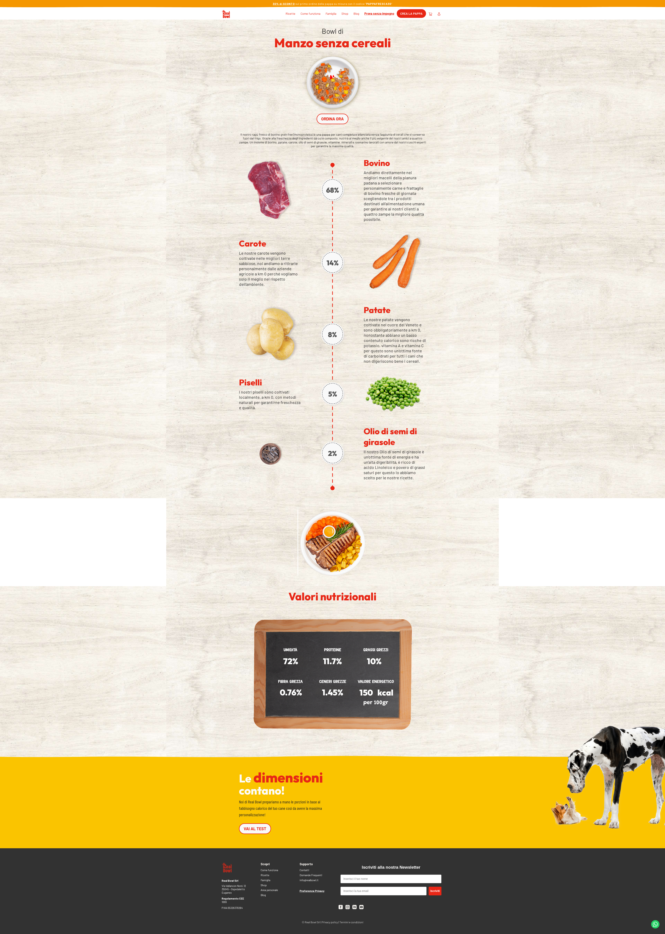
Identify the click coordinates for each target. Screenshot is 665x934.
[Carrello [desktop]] (430, 13)
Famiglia (331, 13)
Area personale (269, 890)
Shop (345, 13)
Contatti (304, 870)
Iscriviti (435, 890)
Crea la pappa (411, 13)
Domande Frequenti (311, 875)
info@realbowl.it (309, 880)
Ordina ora (332, 118)
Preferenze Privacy (312, 890)
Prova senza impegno (379, 13)
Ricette (290, 13)
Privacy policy (330, 922)
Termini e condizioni (351, 922)
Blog (356, 13)
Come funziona (310, 13)
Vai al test (255, 828)
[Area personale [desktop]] (439, 13)
